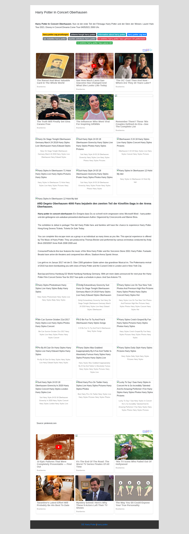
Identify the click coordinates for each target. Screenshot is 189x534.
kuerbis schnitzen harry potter (82, 39)
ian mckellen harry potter (55, 39)
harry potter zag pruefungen (55, 34)
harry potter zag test (137, 34)
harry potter (102, 524)
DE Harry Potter (88, 524)
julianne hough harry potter (83, 34)
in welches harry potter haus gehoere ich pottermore (121, 39)
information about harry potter (111, 34)
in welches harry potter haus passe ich (94, 43)
